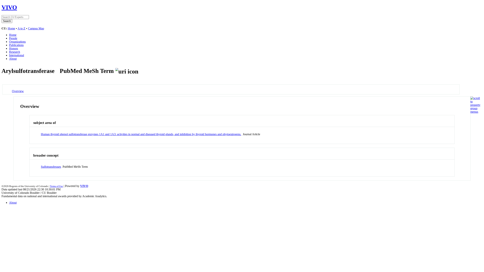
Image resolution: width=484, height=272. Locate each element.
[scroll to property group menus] (475, 111)
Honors (13, 48)
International (16, 55)
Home (11, 28)
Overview (18, 91)
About (13, 58)
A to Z (21, 28)
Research (14, 51)
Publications (16, 45)
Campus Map (36, 28)
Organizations (17, 41)
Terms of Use (56, 186)
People (13, 38)
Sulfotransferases (51, 166)
